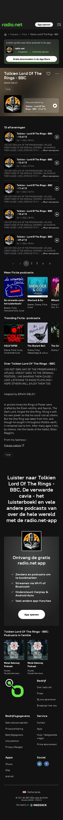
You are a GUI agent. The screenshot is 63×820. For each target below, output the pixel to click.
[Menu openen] (59, 25)
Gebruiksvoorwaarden (16, 723)
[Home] (5, 34)
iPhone (8, 764)
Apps (39, 729)
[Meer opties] (57, 74)
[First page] (13, 263)
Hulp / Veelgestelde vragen (47, 737)
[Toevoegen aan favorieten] (48, 73)
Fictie (8, 89)
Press (40, 693)
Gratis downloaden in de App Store (31, 59)
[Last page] (49, 263)
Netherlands (33, 792)
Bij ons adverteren (46, 699)
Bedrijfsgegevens (14, 735)
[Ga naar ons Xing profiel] (46, 764)
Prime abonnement (47, 744)
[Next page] (43, 263)
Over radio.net (44, 687)
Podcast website (12, 445)
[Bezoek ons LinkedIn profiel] (39, 764)
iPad (7, 770)
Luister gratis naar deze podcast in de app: (28, 43)
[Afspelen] (55, 106)
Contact (41, 723)
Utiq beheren (12, 741)
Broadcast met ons (47, 706)
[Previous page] (20, 263)
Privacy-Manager (14, 747)
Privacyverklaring (14, 729)
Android (9, 776)
